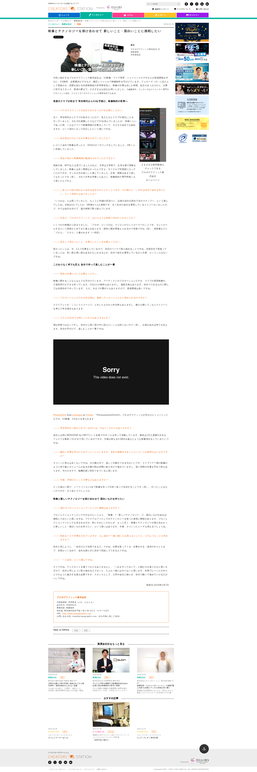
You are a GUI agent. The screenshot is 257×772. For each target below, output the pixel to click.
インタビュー (66, 21)
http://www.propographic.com (76, 613)
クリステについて (184, 9)
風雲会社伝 (78, 21)
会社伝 (85, 21)
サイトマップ (89, 769)
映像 (76, 630)
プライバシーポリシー (58, 769)
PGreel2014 (59, 415)
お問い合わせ (203, 9)
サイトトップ (53, 21)
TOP (204, 750)
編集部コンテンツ (162, 9)
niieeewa (77, 415)
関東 (86, 630)
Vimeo (89, 415)
